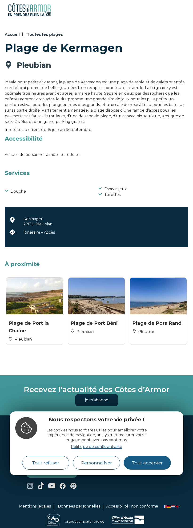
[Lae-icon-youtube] (51, 485)
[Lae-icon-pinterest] (73, 485)
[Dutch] (173, 506)
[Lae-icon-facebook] (62, 485)
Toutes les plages (45, 34)
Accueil (12, 34)
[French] (165, 506)
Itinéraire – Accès (39, 232)
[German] (169, 506)
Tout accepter (147, 463)
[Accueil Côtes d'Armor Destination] (29, 15)
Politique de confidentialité (96, 446)
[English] (178, 506)
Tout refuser (45, 463)
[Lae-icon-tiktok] (40, 485)
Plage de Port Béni (94, 323)
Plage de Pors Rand (156, 323)
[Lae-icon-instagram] (30, 485)
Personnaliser (96, 463)
